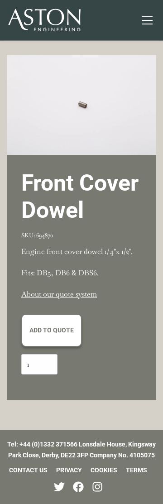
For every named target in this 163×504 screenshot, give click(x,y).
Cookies (104, 470)
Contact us (28, 470)
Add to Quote (51, 330)
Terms (136, 470)
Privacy (69, 470)
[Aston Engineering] (44, 19)
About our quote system (59, 294)
